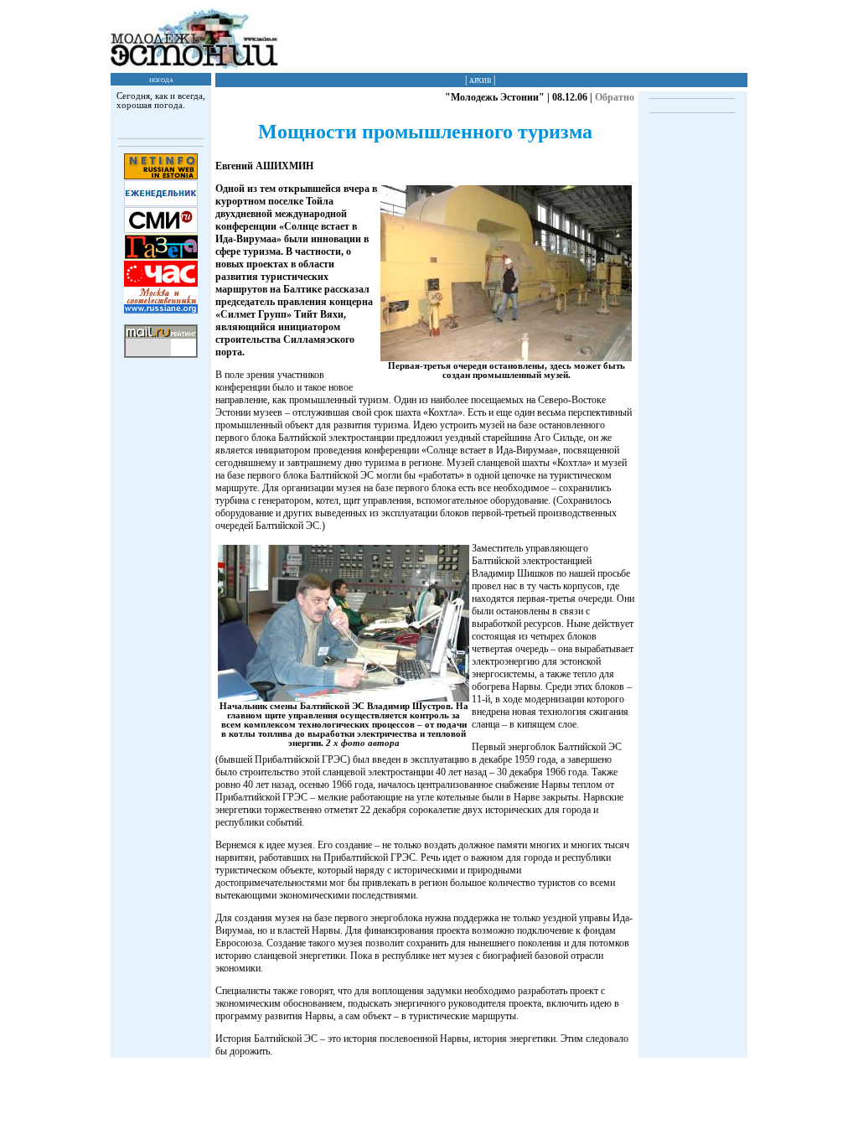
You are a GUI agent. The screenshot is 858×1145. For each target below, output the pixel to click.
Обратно (614, 97)
